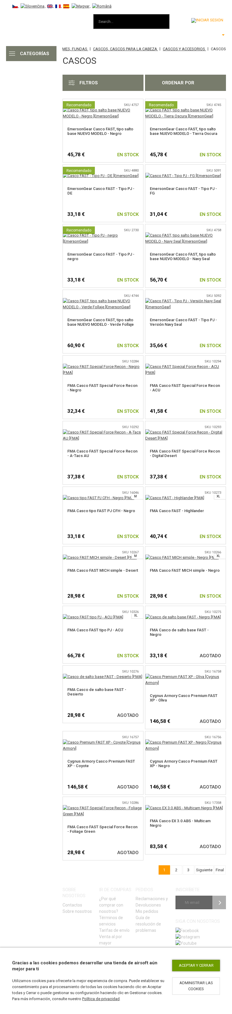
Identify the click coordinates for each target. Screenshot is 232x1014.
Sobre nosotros (77, 911)
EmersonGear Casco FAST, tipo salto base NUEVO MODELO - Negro (100, 131)
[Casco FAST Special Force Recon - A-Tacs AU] (103, 432)
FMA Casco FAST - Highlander (177, 511)
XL (218, 496)
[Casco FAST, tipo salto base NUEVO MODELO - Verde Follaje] (103, 301)
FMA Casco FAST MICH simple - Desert (102, 570)
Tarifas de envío (114, 930)
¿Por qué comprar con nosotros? (111, 905)
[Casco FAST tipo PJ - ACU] (93, 617)
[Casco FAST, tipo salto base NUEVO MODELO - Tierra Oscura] (185, 110)
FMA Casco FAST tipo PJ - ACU (95, 630)
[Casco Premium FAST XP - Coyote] (103, 742)
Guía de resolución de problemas (148, 924)
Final (220, 870)
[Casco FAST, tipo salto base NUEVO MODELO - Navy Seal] (185, 235)
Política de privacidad (101, 999)
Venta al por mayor (110, 939)
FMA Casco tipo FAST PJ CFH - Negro (101, 511)
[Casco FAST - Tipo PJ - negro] (103, 235)
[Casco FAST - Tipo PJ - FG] (183, 175)
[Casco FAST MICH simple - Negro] (182, 557)
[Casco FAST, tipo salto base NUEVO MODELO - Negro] (103, 110)
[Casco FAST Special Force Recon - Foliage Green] (103, 808)
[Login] (207, 20)
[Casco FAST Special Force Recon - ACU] (185, 366)
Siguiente (204, 870)
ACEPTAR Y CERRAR (196, 965)
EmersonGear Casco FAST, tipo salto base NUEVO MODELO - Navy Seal (183, 256)
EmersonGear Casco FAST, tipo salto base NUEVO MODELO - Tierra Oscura (183, 131)
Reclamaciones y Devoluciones (152, 901)
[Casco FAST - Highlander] (174, 498)
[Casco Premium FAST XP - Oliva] (185, 676)
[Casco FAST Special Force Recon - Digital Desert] (185, 432)
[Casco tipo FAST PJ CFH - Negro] (98, 498)
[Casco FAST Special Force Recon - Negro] (103, 366)
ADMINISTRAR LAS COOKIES (196, 986)
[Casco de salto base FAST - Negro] (183, 617)
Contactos (72, 905)
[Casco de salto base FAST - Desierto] (102, 676)
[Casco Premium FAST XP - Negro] (185, 742)
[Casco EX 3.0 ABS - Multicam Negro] (184, 808)
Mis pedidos (147, 911)
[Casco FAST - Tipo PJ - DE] (101, 175)
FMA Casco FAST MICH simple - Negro (185, 570)
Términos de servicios (111, 920)
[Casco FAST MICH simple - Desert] (100, 557)
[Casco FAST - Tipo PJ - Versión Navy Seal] (185, 301)
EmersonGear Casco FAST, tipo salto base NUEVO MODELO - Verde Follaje (100, 322)
